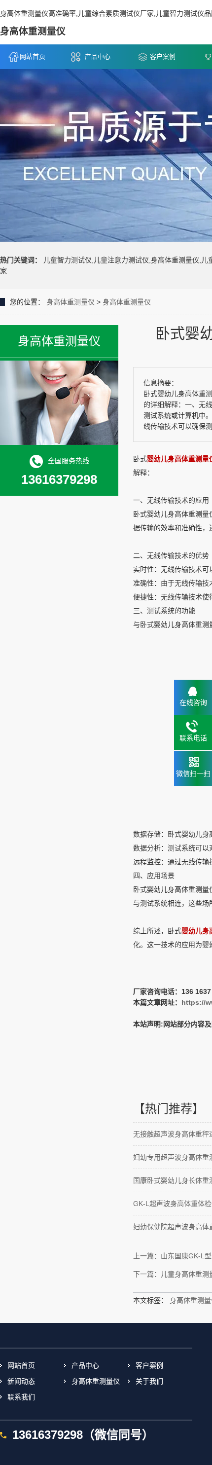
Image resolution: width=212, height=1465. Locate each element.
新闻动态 (21, 1381)
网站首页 (32, 56)
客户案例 (163, 56)
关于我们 (149, 1381)
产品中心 (97, 56)
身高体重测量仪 (70, 302)
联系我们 (21, 1397)
